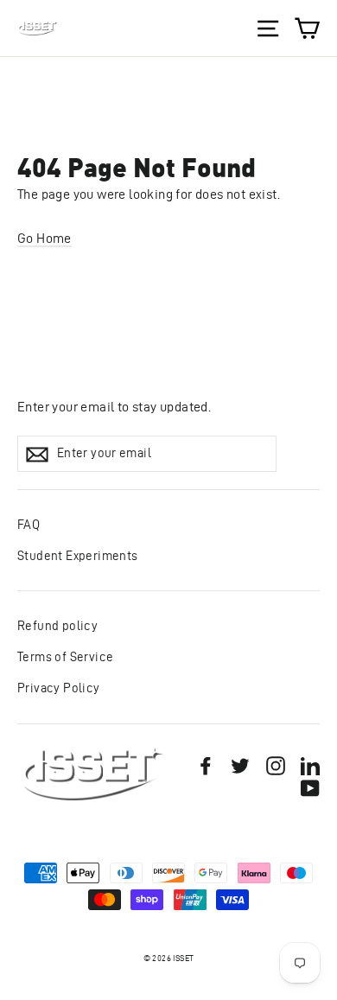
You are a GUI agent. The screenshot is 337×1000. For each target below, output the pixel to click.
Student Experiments (77, 556)
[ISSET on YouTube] (310, 787)
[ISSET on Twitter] (240, 765)
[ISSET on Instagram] (275, 765)
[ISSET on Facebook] (205, 765)
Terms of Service (65, 657)
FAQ (28, 525)
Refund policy (57, 626)
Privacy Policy (58, 688)
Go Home (44, 238)
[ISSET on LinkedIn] (310, 765)
